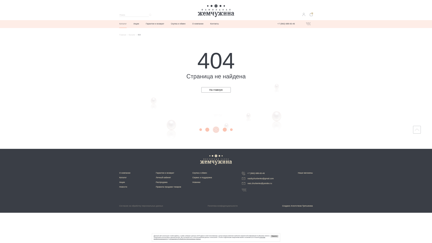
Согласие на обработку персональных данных (141, 206)
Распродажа (161, 182)
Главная (122, 35)
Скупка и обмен (178, 24)
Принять (274, 236)
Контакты (214, 24)
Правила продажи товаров (168, 187)
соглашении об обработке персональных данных (185, 239)
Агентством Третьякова (302, 206)
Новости (123, 187)
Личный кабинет (163, 177)
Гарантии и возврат (155, 24)
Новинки (196, 182)
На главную (216, 89)
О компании (197, 24)
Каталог (123, 24)
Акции (136, 24)
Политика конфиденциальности (223, 206)
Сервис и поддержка (202, 177)
